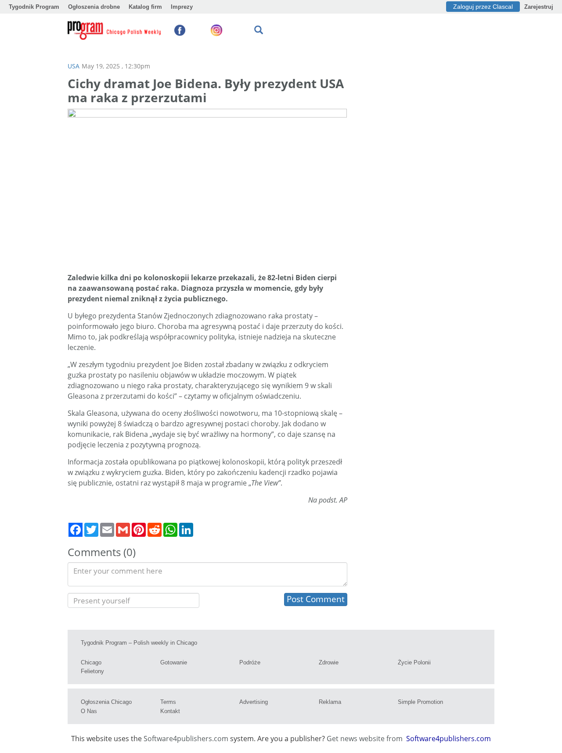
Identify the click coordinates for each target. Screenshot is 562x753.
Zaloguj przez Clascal (483, 6)
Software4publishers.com (186, 738)
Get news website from (365, 738)
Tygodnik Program (34, 7)
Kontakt (170, 711)
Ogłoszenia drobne (94, 7)
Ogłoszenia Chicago (106, 702)
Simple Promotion (420, 702)
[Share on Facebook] (75, 530)
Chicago (91, 662)
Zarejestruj (538, 7)
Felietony (92, 671)
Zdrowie (329, 662)
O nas (89, 711)
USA (73, 66)
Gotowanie (173, 662)
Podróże (249, 662)
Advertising (253, 702)
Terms (168, 702)
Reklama (330, 702)
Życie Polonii (414, 662)
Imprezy (182, 7)
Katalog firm (145, 7)
